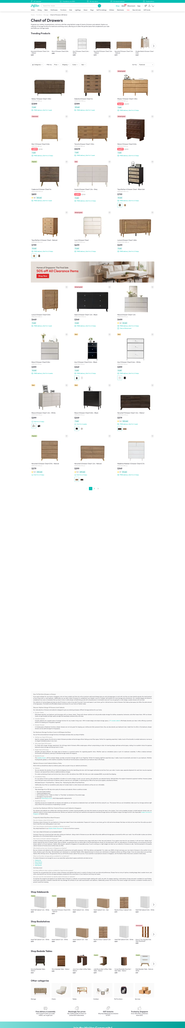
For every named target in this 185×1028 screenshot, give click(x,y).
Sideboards (38, 860)
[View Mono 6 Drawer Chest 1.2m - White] (49, 406)
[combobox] (71, 6)
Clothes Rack (38, 863)
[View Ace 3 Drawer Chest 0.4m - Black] (92, 357)
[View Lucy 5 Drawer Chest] (92, 232)
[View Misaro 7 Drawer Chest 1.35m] (135, 90)
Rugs (92, 10)
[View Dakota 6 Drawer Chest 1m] (92, 90)
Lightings (78, 10)
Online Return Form (46, 798)
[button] (99, 5)
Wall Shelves (38, 865)
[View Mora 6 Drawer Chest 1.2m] (135, 307)
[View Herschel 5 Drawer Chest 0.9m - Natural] (49, 455)
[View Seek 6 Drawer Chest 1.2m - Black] (92, 306)
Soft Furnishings (101, 10)
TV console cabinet (115, 720)
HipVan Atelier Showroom (56, 828)
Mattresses (54, 10)
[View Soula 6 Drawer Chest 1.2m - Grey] (92, 181)
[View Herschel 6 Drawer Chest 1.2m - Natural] (92, 458)
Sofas (33, 10)
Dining (40, 10)
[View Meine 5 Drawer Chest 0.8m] (135, 136)
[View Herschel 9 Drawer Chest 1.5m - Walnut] (135, 407)
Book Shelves (38, 862)
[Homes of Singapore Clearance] (92, 272)
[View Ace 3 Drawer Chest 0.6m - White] (135, 357)
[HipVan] (35, 6)
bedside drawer (41, 758)
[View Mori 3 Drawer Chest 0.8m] (49, 136)
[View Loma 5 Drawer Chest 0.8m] (49, 306)
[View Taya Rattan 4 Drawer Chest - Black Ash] (135, 184)
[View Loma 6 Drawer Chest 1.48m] (135, 232)
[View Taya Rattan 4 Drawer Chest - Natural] (49, 235)
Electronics (120, 10)
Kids (70, 10)
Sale (128, 10)
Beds (46, 10)
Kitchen (111, 10)
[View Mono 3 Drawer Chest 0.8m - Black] (92, 407)
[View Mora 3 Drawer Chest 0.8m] (49, 354)
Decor (85, 10)
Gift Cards (147, 10)
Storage (46, 15)
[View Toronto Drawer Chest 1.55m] (92, 136)
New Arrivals (136, 10)
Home (33, 15)
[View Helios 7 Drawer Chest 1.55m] (49, 90)
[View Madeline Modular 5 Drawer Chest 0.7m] (135, 455)
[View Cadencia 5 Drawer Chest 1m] (49, 181)
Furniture (63, 10)
